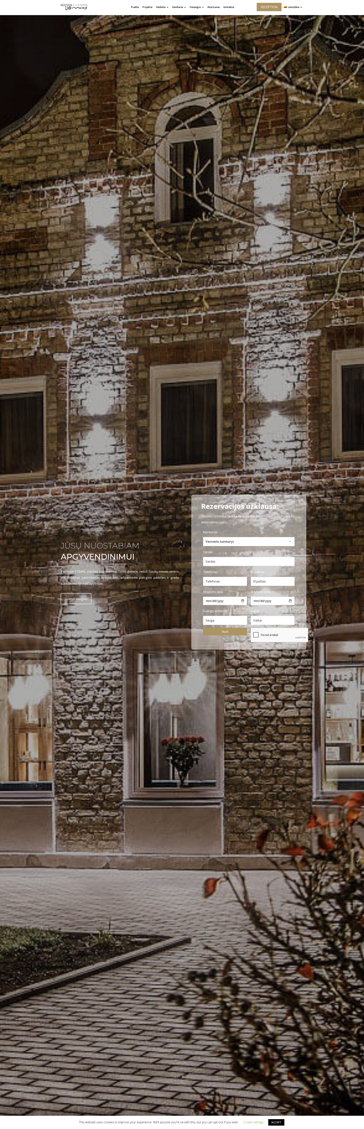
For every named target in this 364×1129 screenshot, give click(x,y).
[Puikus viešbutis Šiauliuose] (74, 7)
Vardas (208, 552)
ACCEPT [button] (276, 1122)
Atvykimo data (213, 592)
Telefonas (210, 572)
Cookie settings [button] (253, 1122)
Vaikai (255, 611)
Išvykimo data (260, 592)
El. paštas (257, 572)
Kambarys (210, 532)
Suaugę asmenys (215, 611)
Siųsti (225, 631)
